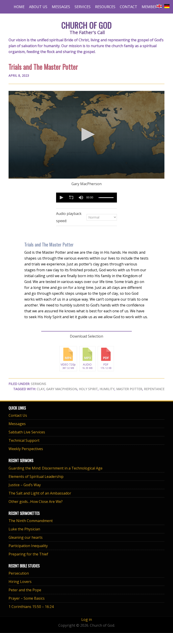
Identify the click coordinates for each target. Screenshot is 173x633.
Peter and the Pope (25, 589)
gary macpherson (61, 389)
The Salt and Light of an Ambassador (40, 493)
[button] (86, 134)
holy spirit (88, 389)
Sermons (38, 384)
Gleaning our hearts (26, 537)
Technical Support (24, 440)
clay (40, 389)
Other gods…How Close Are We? (36, 501)
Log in (86, 619)
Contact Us (18, 415)
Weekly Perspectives (26, 448)
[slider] (106, 197)
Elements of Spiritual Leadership (36, 476)
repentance (154, 389)
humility (107, 389)
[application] (86, 135)
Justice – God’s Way (25, 484)
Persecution (19, 573)
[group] (81, 198)
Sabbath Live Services (27, 432)
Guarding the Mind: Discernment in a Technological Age (55, 468)
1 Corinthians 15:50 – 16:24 (31, 606)
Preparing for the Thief (28, 554)
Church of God (86, 25)
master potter (129, 389)
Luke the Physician (24, 529)
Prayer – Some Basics (27, 598)
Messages (17, 423)
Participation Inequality (28, 545)
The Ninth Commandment (31, 520)
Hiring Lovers (20, 581)
